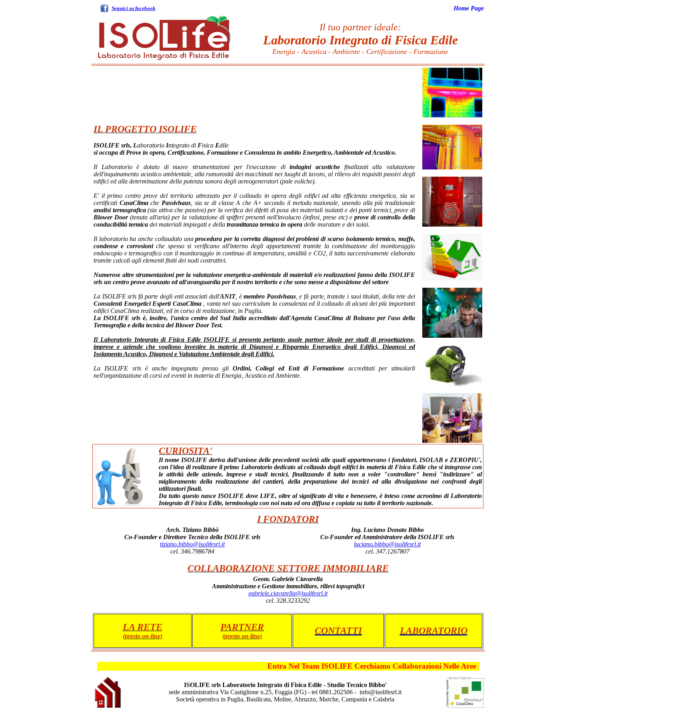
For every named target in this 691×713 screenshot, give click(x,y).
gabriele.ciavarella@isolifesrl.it (288, 593)
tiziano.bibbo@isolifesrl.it (192, 544)
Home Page (468, 8)
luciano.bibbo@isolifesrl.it (387, 544)
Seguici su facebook (134, 8)
